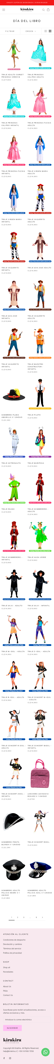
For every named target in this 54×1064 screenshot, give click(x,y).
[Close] (49, 514)
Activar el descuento (27, 546)
